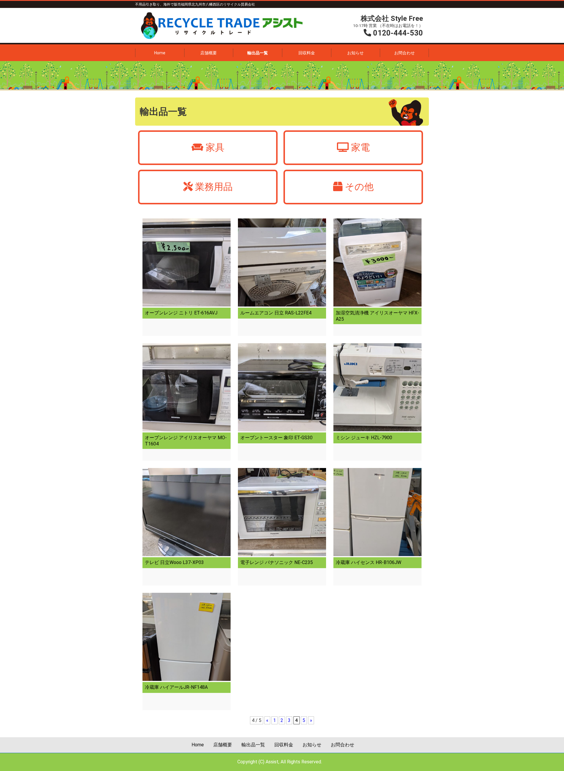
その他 (359, 186)
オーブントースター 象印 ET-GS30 (276, 437)
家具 (215, 147)
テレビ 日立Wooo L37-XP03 (174, 562)
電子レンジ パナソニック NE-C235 (276, 562)
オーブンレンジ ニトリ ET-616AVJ (181, 313)
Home (159, 52)
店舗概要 (208, 52)
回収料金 (306, 52)
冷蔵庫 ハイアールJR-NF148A (176, 687)
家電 (360, 147)
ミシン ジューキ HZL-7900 (364, 437)
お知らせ (355, 52)
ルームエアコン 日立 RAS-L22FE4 (275, 313)
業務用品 (214, 186)
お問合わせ (404, 52)
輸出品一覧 (257, 52)
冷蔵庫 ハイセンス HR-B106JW (368, 562)
